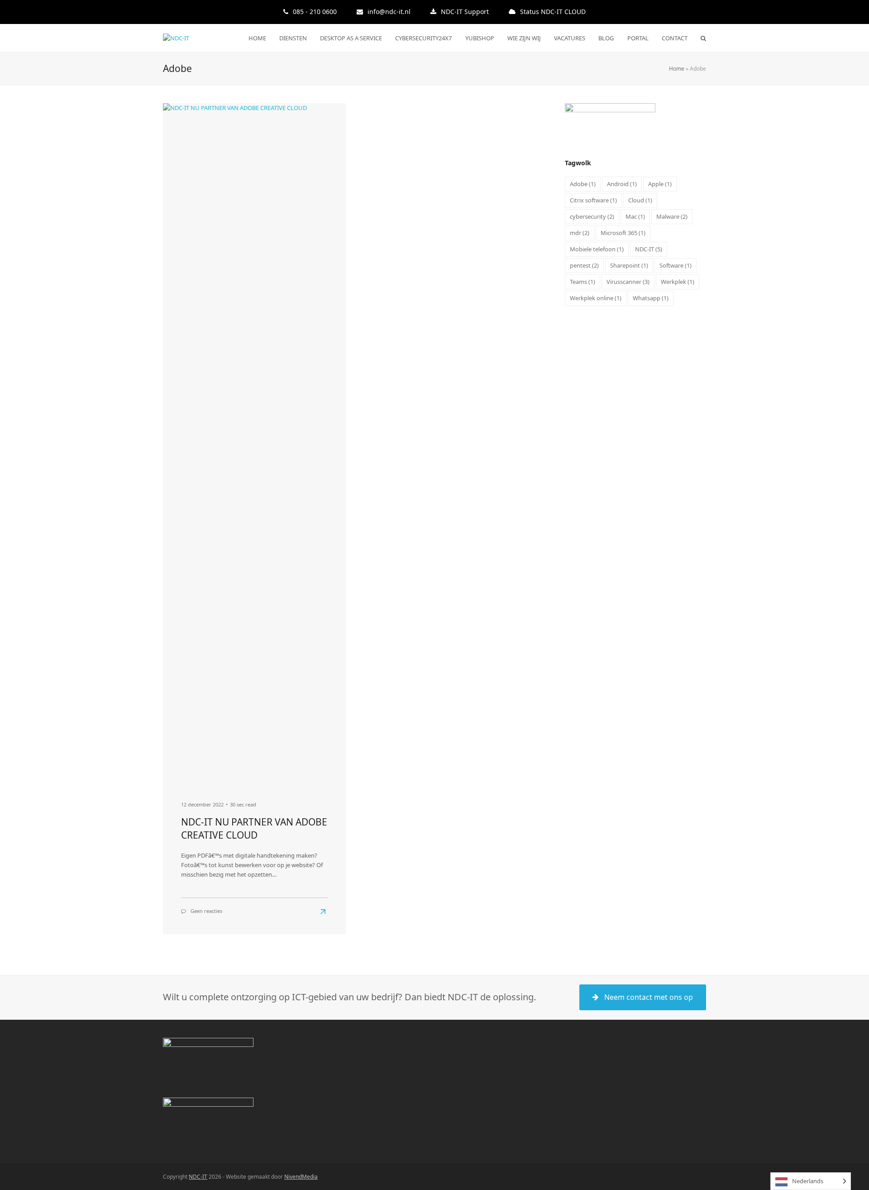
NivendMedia (301, 1176)
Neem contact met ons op (648, 997)
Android (622, 184)
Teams (582, 282)
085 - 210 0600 (315, 11)
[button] (703, 38)
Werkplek (677, 282)
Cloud (640, 200)
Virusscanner (627, 282)
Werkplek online (595, 298)
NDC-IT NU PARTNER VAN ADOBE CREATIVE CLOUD (254, 828)
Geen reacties (206, 910)
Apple (660, 184)
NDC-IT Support (465, 11)
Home (676, 68)
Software (675, 265)
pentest (584, 265)
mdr (579, 233)
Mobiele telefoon (597, 249)
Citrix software (593, 200)
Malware (672, 216)
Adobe (583, 184)
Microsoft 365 (623, 233)
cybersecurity (592, 216)
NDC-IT (648, 249)
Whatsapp (650, 298)
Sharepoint (629, 265)
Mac (635, 216)
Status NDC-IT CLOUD (553, 11)
